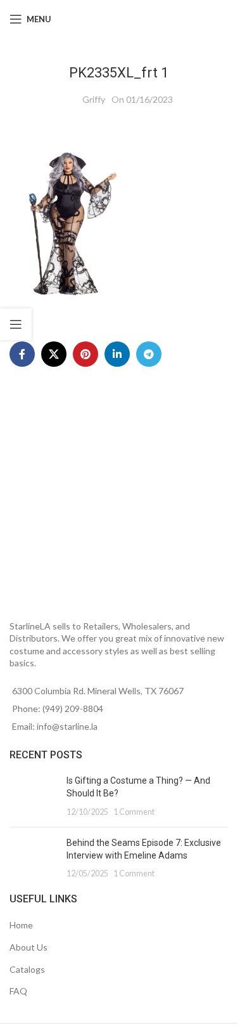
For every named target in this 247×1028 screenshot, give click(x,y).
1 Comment (134, 812)
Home (21, 924)
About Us (29, 947)
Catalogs (27, 969)
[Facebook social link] (22, 354)
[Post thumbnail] (33, 796)
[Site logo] (120, 18)
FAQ (18, 990)
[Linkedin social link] (117, 354)
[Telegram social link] (149, 354)
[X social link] (53, 354)
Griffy (93, 99)
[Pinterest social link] (85, 354)
